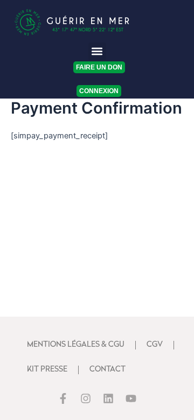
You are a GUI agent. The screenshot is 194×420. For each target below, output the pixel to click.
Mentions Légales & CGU (75, 345)
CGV (155, 345)
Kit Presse (47, 370)
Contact (107, 370)
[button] (97, 51)
